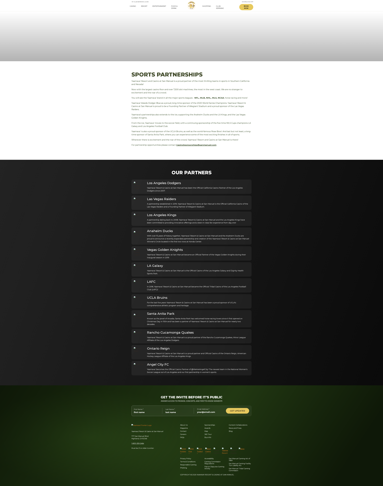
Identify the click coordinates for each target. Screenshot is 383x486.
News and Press (235, 428)
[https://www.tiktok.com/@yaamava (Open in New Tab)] (204, 442)
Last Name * (170, 409)
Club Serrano (220, 7)
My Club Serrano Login (139, 1)
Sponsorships (209, 425)
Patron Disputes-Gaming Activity (214, 468)
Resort (144, 6)
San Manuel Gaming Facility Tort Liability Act (240, 464)
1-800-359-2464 (137, 443)
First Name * (139, 409)
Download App (247, 1)
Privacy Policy (185, 459)
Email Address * (203, 409)
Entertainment (159, 6)
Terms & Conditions (187, 462)
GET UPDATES (237, 411)
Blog (231, 431)
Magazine (184, 428)
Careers (183, 434)
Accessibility (209, 459)
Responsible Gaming (188, 465)
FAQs (182, 437)
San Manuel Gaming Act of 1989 (239, 459)
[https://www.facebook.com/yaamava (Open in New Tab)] (181, 442)
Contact (183, 431)
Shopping (206, 6)
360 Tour (208, 434)
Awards (207, 428)
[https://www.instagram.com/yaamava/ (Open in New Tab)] (185, 442)
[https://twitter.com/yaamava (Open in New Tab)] (194, 442)
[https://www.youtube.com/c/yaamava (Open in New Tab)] (199, 442)
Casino (133, 6)
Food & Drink (174, 7)
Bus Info (207, 437)
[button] (233, 7)
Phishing (183, 468)
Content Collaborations (238, 425)
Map (206, 431)
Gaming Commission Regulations (212, 463)
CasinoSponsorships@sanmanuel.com (196, 145)
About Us (184, 425)
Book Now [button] (246, 7)
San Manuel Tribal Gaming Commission (239, 469)
